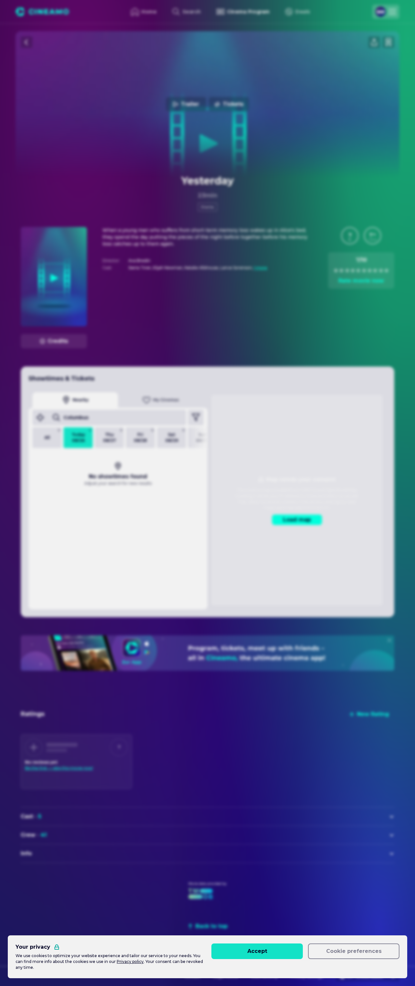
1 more (260, 267)
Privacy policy (130, 961)
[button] (350, 235)
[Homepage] (42, 11)
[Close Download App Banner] (389, 640)
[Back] (26, 42)
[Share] (374, 42)
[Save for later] (388, 42)
